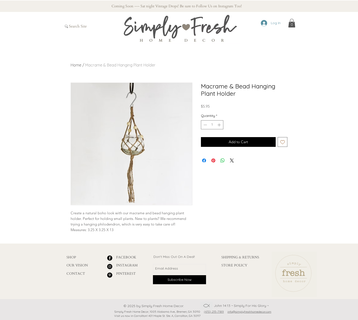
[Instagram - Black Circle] (109, 266)
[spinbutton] (212, 125)
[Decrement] (205, 125)
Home (76, 65)
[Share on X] (232, 160)
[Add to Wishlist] (283, 142)
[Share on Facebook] (204, 160)
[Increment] (220, 125)
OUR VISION (77, 265)
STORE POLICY (234, 265)
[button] (291, 23)
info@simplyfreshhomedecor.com (249, 311)
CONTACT (75, 273)
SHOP (71, 257)
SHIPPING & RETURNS (240, 257)
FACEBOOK (126, 257)
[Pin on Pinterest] (213, 160)
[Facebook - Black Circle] (109, 258)
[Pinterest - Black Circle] (109, 275)
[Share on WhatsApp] (223, 160)
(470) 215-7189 (214, 311)
